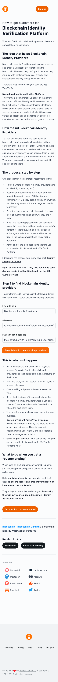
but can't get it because (14, 334)
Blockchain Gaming (33, 545)
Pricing (20, 647)
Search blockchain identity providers (25, 350)
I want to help (9, 306)
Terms (39, 647)
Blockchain (10, 545)
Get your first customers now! (20, 509)
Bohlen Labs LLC (27, 670)
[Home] (5, 9)
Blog (30, 647)
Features (8, 647)
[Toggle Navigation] (53, 9)
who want (7, 320)
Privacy (50, 647)
